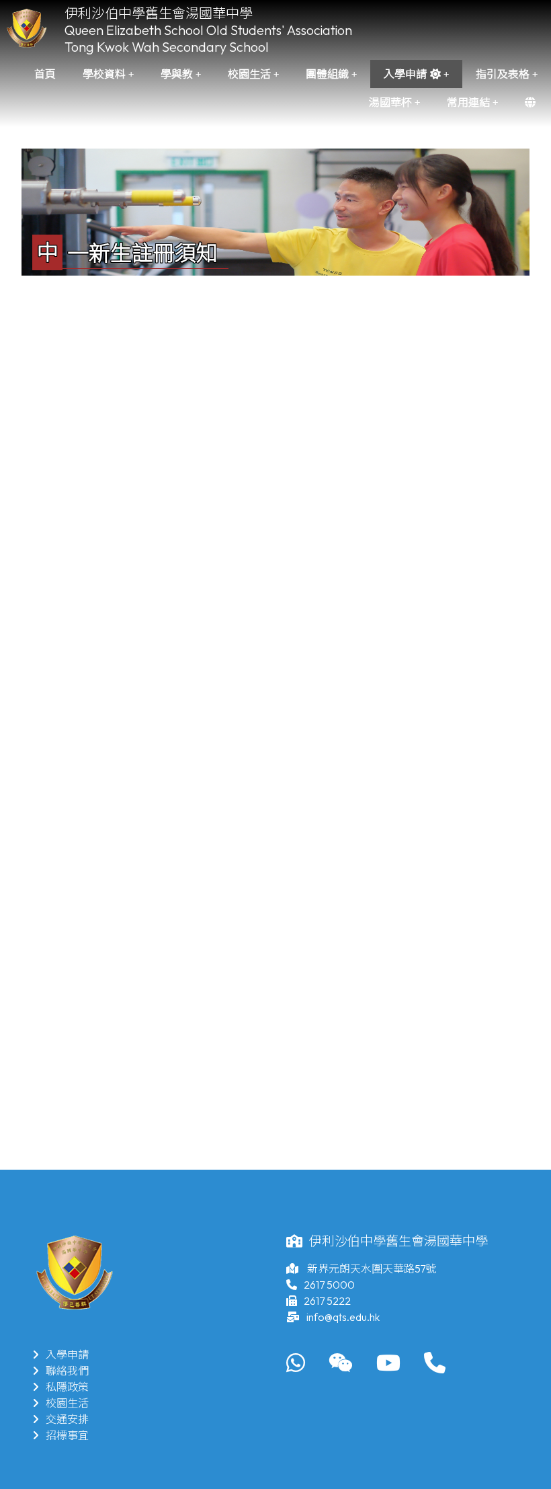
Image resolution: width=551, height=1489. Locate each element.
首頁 (45, 74)
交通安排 (67, 1419)
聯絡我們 (67, 1370)
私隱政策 (67, 1387)
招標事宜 (67, 1435)
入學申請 (67, 1354)
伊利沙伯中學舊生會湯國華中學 (159, 13)
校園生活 (67, 1403)
